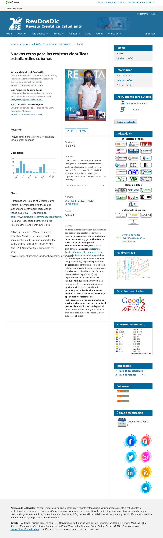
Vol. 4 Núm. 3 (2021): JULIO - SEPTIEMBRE (51, 44)
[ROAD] (121, 152)
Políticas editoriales (136, 103)
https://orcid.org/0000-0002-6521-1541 (27, 114)
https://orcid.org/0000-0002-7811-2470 (27, 85)
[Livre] (133, 205)
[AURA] (121, 180)
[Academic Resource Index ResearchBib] (146, 191)
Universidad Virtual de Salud (111, 2)
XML (83, 130)
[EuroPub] (121, 198)
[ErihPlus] (133, 152)
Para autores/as (124, 80)
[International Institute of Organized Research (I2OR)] (133, 159)
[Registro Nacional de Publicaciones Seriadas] (146, 180)
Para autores (39, 33)
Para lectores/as (124, 75)
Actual (9, 33)
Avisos (99, 33)
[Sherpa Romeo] (133, 180)
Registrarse (142, 13)
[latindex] (146, 145)
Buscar (151, 33)
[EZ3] (133, 166)
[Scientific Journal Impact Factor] (121, 159)
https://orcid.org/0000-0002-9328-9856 (27, 100)
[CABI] (146, 198)
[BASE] (133, 216)
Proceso (57, 33)
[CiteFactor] (146, 173)
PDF (71, 130)
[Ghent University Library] (146, 166)
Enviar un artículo (126, 121)
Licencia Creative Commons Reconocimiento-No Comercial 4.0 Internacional (84, 252)
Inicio (13, 44)
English (120, 53)
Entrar (154, 13)
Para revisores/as (125, 85)
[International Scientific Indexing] (121, 173)
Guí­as (88, 33)
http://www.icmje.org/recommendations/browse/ (37, 216)
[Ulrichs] (146, 152)
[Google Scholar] (133, 223)
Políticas (73, 33)
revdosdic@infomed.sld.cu (25, 529)
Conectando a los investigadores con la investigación (133, 238)
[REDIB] (121, 191)
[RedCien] (121, 166)
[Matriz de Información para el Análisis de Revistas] (133, 173)
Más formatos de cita (77, 185)
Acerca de (113, 33)
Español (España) (125, 58)
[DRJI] (133, 145)
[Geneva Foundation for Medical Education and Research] (146, 159)
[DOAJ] (121, 145)
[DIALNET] (133, 198)
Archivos (22, 33)
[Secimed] (133, 191)
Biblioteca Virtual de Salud (141, 2)
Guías (136, 109)
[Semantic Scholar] (121, 216)
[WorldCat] (146, 216)
